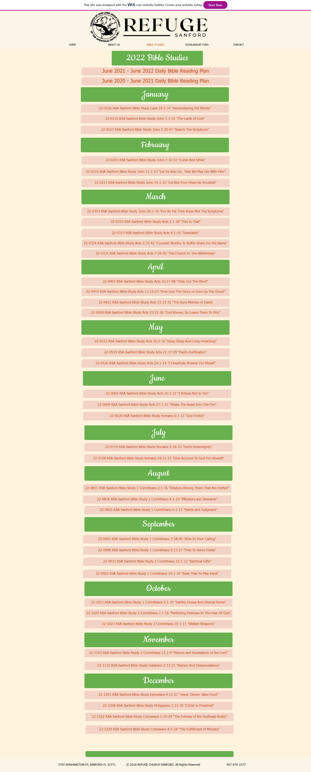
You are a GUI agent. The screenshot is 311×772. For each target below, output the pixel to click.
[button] (157, 58)
